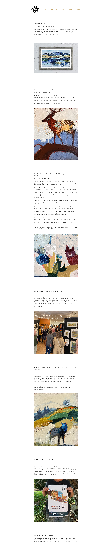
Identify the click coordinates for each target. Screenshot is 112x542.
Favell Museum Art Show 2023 (44, 90)
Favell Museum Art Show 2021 (44, 535)
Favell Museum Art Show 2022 (44, 459)
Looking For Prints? (40, 24)
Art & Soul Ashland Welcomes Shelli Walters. (49, 291)
